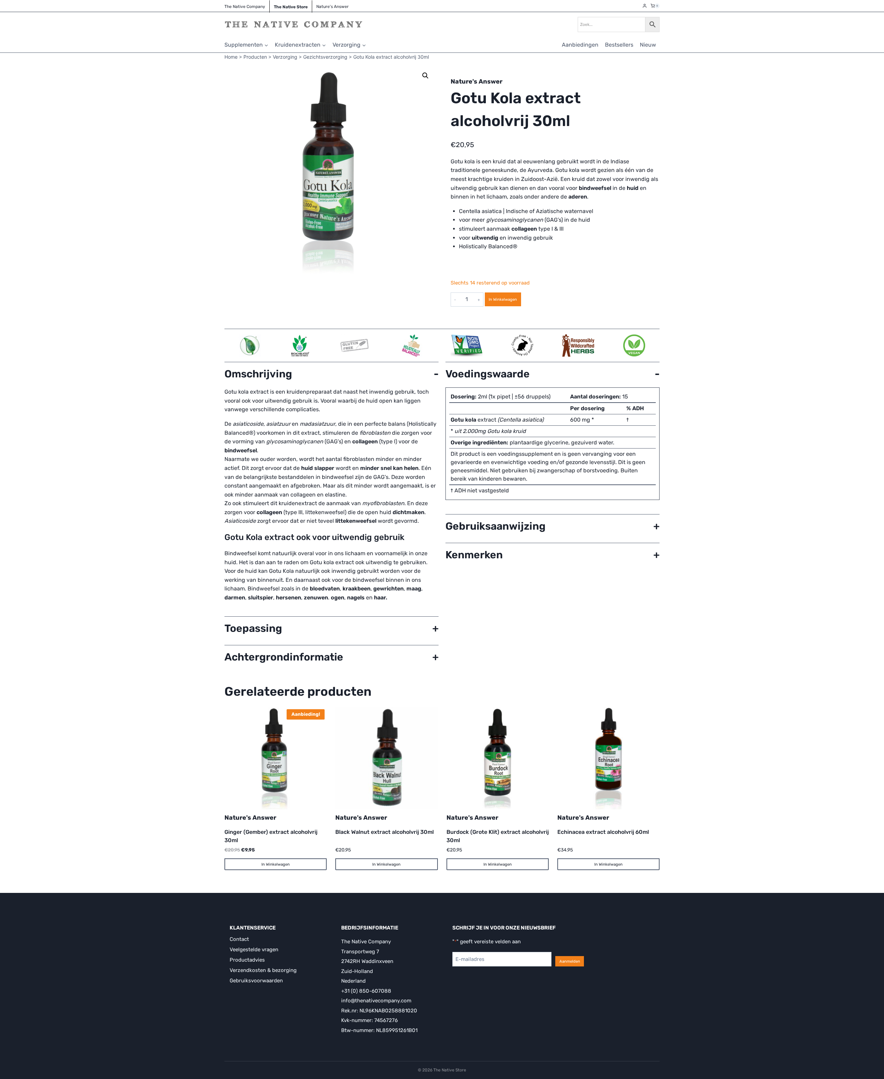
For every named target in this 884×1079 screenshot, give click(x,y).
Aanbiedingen (580, 44)
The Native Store (291, 6)
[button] (425, 75)
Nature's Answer (476, 81)
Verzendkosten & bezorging (263, 970)
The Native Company (244, 6)
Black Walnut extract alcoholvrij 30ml (384, 832)
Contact (239, 939)
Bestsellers (619, 44)
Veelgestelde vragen (254, 949)
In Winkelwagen (503, 299)
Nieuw (648, 44)
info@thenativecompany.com (376, 1001)
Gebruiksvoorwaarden (256, 980)
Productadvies (247, 960)
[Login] (644, 6)
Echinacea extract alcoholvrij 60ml (603, 832)
